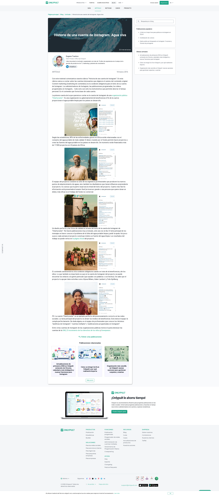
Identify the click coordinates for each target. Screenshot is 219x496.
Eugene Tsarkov (72, 56)
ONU (64, 330)
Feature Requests (111, 467)
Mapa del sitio (103, 484)
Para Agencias (90, 451)
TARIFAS (91, 3)
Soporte (107, 462)
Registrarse (164, 3)
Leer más (117, 493)
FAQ (106, 459)
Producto (127, 8)
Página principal (53, 14)
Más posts (90, 380)
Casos (118, 8)
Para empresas (91, 458)
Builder (88, 438)
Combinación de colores (147, 38)
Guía (89, 8)
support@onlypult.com (129, 485)
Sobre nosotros (103, 3)
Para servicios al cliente (93, 448)
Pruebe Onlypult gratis (119, 411)
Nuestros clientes (148, 438)
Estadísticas (90, 435)
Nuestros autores (129, 445)
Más (119, 3)
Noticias (108, 8)
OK (170, 493)
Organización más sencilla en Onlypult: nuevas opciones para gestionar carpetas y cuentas (116, 369)
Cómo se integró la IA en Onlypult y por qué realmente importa (90, 369)
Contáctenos (146, 435)
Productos (80, 3)
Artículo (98, 8)
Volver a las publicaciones (91, 337)
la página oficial (78, 239)
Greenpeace (105, 330)
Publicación (90, 432)
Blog (114, 3)
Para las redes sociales (93, 445)
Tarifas (144, 440)
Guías (125, 435)
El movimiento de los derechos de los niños (83, 330)
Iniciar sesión (154, 3)
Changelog (108, 464)
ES (170, 3)
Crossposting (109, 451)
